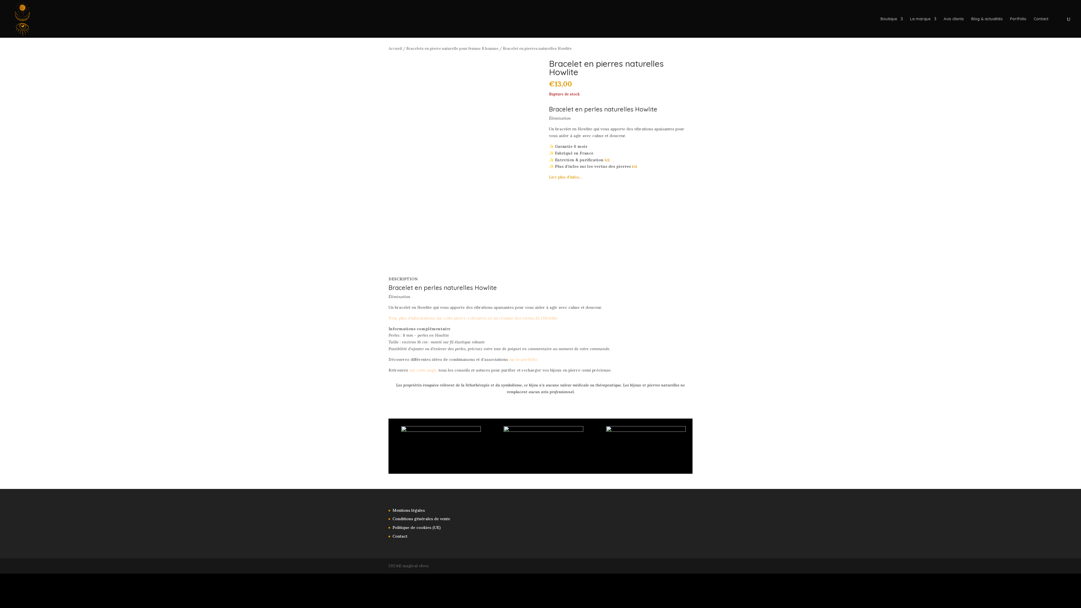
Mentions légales (408, 510)
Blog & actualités (987, 19)
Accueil (395, 48)
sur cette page (423, 370)
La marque (920, 19)
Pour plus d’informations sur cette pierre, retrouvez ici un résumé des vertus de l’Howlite (473, 318)
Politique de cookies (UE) (416, 527)
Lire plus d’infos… (565, 177)
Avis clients (954, 19)
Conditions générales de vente (421, 518)
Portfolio (1018, 19)
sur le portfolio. (523, 359)
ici (607, 159)
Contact (1041, 19)
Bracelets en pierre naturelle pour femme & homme (452, 48)
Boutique (889, 19)
